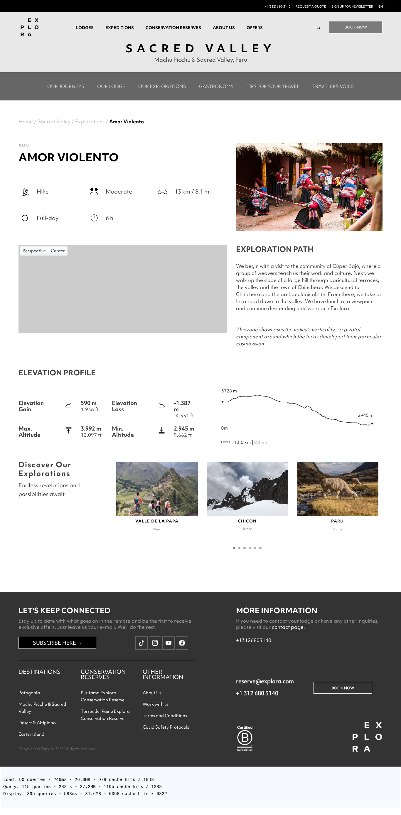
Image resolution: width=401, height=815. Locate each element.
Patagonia (29, 693)
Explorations (90, 121)
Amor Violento (126, 121)
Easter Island (31, 734)
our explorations (162, 86)
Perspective (34, 251)
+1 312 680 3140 (257, 693)
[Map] (122, 289)
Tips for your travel (273, 86)
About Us (152, 693)
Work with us (156, 704)
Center (58, 251)
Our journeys (65, 86)
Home (25, 121)
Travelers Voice (333, 86)
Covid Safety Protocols (166, 727)
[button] (234, 548)
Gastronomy (216, 86)
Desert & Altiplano (37, 723)
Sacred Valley (54, 121)
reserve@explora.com (265, 681)
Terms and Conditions (165, 716)
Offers (255, 27)
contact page (288, 627)
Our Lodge (111, 86)
